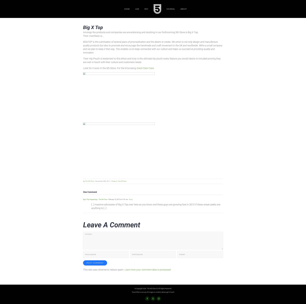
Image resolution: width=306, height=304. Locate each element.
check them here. (145, 68)
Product (114, 181)
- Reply (130, 199)
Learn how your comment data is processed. (148, 269)
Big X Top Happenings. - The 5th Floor (95, 199)
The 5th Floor (89, 181)
